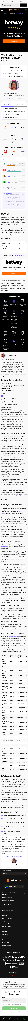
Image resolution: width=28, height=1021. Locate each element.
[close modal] (25, 990)
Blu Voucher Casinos (7, 918)
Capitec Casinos (6, 926)
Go (23, 5)
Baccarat (22, 142)
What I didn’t (20, 104)
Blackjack (14, 142)
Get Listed (5, 939)
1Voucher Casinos (7, 923)
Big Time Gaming (5, 154)
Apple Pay (23, 130)
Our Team (5, 934)
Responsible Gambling (8, 900)
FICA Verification (7, 897)
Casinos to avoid (6, 937)
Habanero (14, 154)
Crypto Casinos (6, 921)
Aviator (4, 908)
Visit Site (14, 41)
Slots (5, 142)
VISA (14, 130)
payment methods (14, 636)
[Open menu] (2, 10)
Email (3, 997)
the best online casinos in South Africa (12, 495)
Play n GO (23, 154)
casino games (4, 546)
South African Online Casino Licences (10, 893)
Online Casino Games (8, 905)
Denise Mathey (9, 98)
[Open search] (26, 10)
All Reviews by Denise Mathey (14, 856)
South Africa (13, 13)
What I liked (7, 104)
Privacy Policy (6, 942)
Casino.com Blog (6, 945)
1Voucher (5, 130)
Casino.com (4, 13)
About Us (4, 931)
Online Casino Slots (7, 910)
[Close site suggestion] (26, 2)
